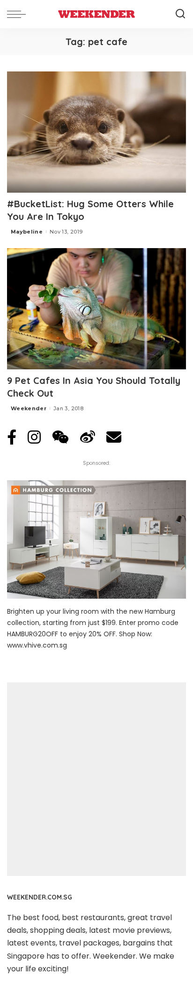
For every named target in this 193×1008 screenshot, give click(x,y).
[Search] (180, 14)
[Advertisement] (96, 779)
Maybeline (27, 231)
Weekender (28, 408)
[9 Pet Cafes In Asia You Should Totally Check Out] (96, 308)
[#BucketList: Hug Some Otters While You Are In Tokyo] (96, 132)
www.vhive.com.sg (37, 645)
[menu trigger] (18, 14)
